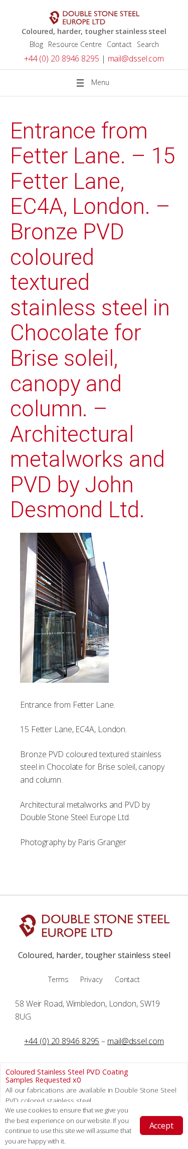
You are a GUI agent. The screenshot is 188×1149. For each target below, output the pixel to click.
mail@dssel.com (136, 58)
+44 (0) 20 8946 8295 (61, 58)
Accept (161, 1125)
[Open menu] (94, 83)
